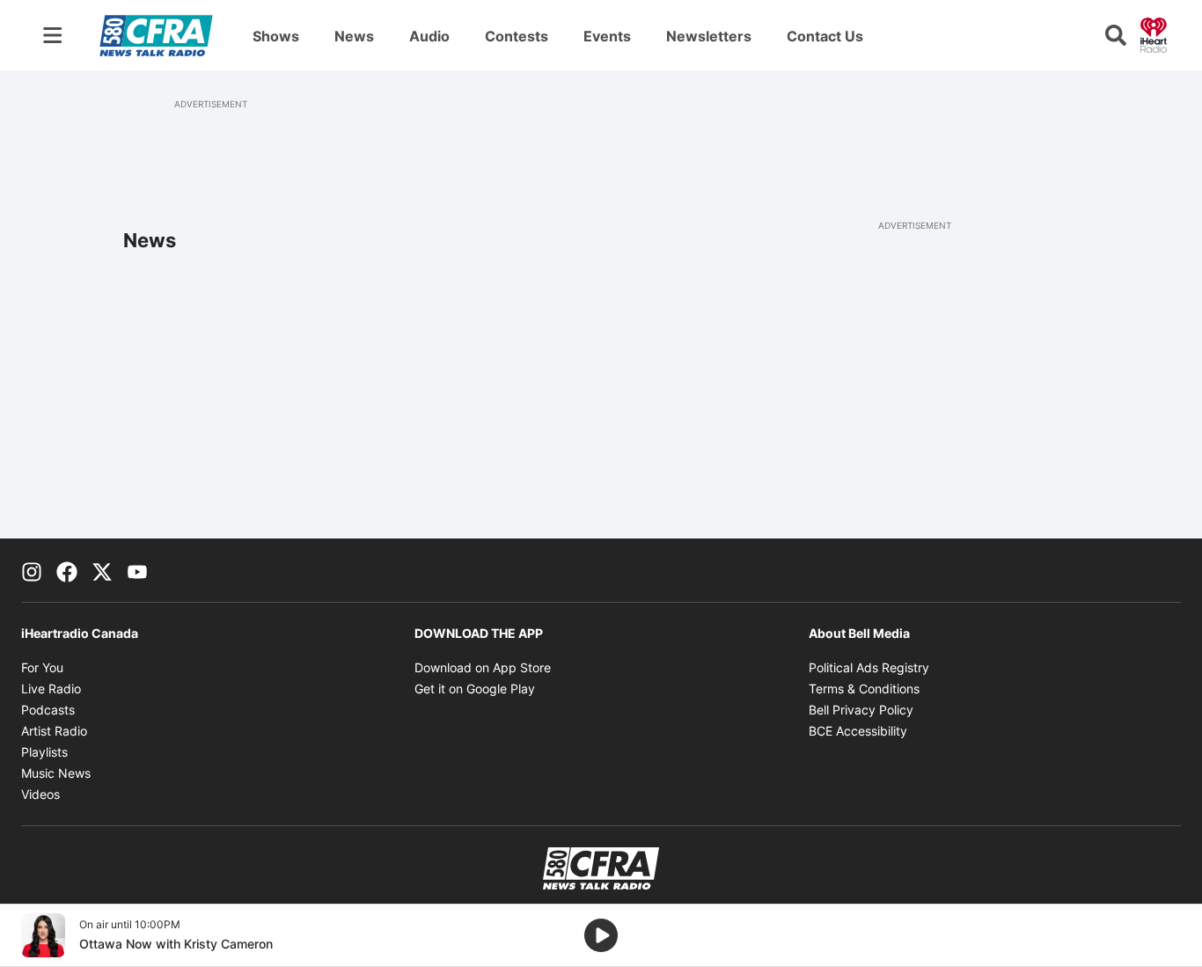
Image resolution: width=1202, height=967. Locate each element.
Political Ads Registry (869, 667)
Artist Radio (54, 730)
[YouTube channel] (137, 570)
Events (607, 36)
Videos (40, 794)
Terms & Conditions (864, 688)
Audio (429, 36)
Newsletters (708, 36)
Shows (276, 36)
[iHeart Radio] (1153, 33)
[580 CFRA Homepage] (156, 35)
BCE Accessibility (858, 730)
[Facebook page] (66, 570)
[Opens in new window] (43, 935)
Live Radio (51, 688)
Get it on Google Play (474, 688)
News (354, 36)
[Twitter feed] (102, 570)
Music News (56, 773)
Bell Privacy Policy (861, 709)
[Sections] (52, 35)
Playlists (44, 751)
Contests (516, 36)
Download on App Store (482, 667)
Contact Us (825, 36)
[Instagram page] (31, 570)
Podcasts (48, 709)
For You (42, 667)
